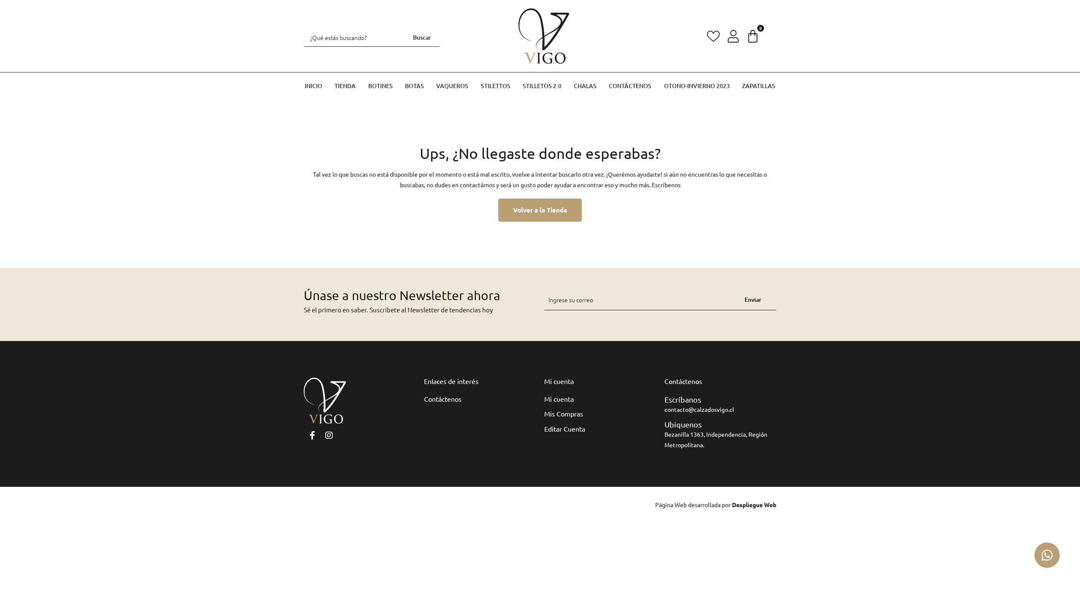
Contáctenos (630, 86)
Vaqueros (452, 86)
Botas (414, 86)
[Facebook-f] (312, 435)
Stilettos (495, 86)
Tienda (345, 86)
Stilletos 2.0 (542, 86)
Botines (380, 86)
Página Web (671, 504)
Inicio (313, 86)
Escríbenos (666, 184)
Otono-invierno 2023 (697, 86)
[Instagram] (329, 435)
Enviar (753, 299)
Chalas (585, 86)
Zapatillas (758, 86)
